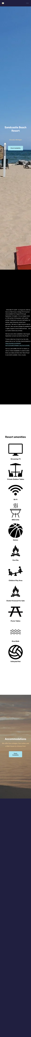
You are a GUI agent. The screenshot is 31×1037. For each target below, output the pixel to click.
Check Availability (16, 148)
